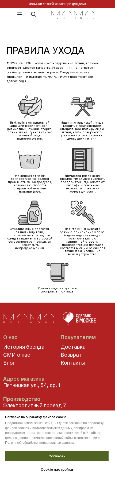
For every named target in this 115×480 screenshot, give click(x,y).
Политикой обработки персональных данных (39, 443)
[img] (72, 15)
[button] (20, 14)
